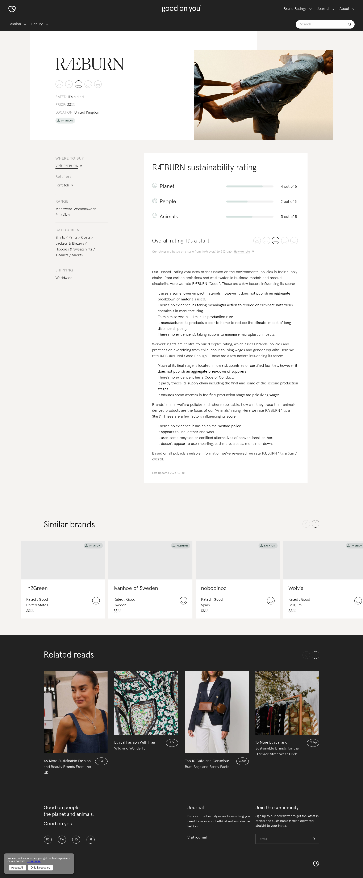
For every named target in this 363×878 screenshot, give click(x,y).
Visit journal (197, 837)
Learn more (34, 861)
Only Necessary (40, 867)
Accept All (17, 867)
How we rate (242, 251)
